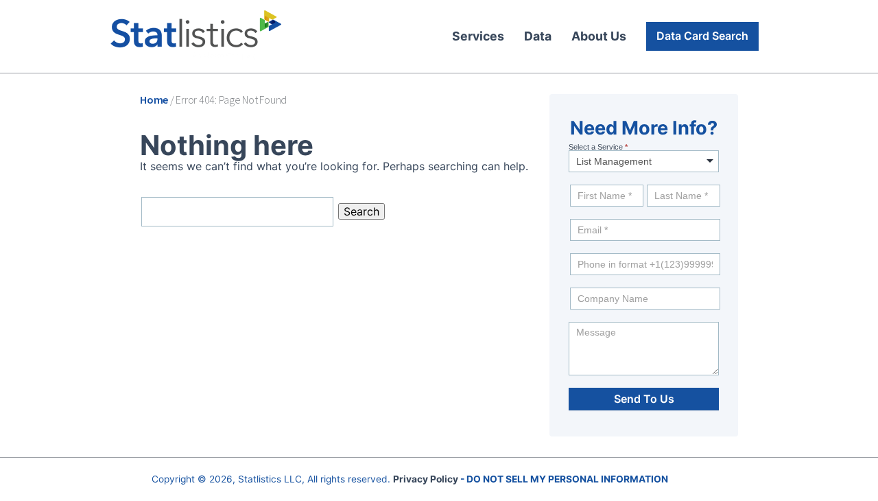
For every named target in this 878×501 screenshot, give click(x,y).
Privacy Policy (425, 479)
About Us (598, 36)
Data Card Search (702, 36)
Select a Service (598, 146)
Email (580, 215)
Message (584, 318)
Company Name (596, 284)
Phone (579, 249)
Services (478, 36)
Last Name (666, 181)
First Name (589, 181)
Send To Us (644, 399)
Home (154, 99)
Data (537, 36)
